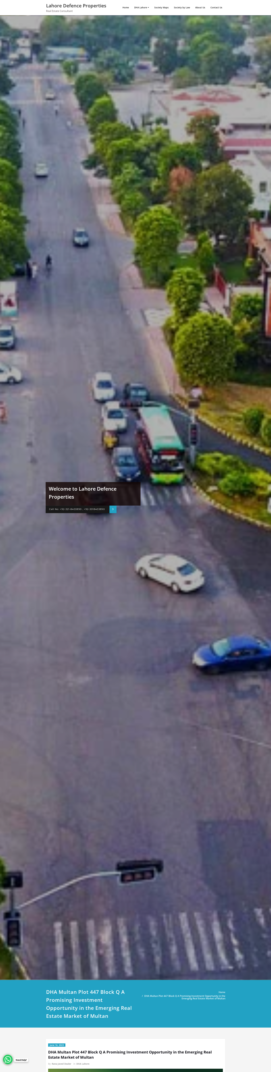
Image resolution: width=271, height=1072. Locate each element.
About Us (200, 7)
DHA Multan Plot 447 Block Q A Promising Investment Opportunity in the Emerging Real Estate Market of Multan (184, 997)
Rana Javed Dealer (61, 1063)
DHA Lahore (140, 7)
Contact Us (216, 7)
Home (125, 7)
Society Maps (161, 7)
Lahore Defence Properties (76, 5)
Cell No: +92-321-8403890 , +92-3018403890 (77, 509)
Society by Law (182, 7)
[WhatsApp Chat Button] (8, 1059)
